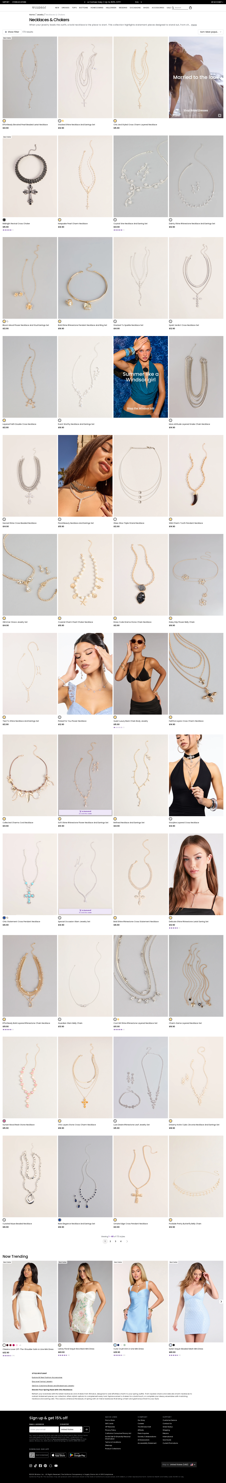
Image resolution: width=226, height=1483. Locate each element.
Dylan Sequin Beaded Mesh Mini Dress (186, 1349)
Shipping (166, 1430)
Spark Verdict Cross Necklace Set (184, 325)
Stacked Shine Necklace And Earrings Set (76, 124)
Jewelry (40, 14)
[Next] (141, 2)
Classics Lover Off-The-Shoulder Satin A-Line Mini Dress (28, 1349)
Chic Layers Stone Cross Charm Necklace (77, 1125)
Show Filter (13, 31)
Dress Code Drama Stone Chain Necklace (132, 622)
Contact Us (167, 1423)
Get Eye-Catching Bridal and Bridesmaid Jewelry (53, 1386)
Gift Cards (109, 1423)
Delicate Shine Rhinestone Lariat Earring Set (188, 921)
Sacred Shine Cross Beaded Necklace (19, 523)
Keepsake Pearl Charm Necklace (73, 223)
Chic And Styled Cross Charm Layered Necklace (135, 124)
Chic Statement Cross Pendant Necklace (21, 921)
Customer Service (170, 1420)
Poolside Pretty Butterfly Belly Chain (185, 1224)
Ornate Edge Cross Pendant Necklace (131, 1224)
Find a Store (110, 1420)
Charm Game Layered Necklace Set (185, 1023)
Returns (166, 1433)
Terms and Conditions (59, 1439)
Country (64, 1424)
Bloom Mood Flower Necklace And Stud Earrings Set (26, 325)
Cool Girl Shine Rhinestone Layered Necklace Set (135, 1023)
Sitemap (108, 1445)
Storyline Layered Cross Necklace (184, 822)
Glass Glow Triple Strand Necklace (129, 523)
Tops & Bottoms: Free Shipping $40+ (101, 2)
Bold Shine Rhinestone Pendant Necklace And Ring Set (82, 325)
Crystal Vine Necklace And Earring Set (131, 223)
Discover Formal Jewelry (42, 1381)
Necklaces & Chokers (49, 19)
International (168, 1436)
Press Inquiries (143, 1433)
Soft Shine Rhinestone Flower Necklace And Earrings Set (83, 822)
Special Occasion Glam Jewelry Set (74, 921)
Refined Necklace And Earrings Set (129, 822)
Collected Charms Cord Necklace (18, 822)
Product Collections (113, 1449)
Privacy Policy (75, 1439)
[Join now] (86, 1429)
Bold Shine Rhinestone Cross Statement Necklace (136, 921)
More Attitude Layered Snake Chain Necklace (189, 424)
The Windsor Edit (144, 1427)
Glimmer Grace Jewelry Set (15, 622)
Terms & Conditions (113, 1442)
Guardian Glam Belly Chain (70, 1023)
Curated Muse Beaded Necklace (17, 1224)
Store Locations (19, 2)
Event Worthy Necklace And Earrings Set (76, 424)
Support (6, 2)
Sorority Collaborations (147, 1436)
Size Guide (167, 1440)
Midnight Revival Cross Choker (16, 223)
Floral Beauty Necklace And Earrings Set (76, 523)
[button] (210, 31)
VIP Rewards (110, 1427)
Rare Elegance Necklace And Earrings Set (76, 1224)
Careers (141, 1423)
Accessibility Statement (147, 1443)
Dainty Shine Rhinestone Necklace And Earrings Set (192, 223)
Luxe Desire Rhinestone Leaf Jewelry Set (132, 1125)
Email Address (36, 1424)
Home (32, 14)
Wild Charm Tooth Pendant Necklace (186, 523)
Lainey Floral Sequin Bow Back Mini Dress (76, 1349)
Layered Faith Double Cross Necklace (19, 424)
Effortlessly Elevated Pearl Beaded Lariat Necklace (25, 124)
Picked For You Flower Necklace (72, 721)
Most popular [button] (212, 31)
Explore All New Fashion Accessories (47, 1377)
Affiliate (141, 1430)
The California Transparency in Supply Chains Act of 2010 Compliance (87, 1474)
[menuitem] (57, 7)
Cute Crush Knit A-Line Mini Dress (129, 1349)
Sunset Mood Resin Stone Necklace (19, 1125)
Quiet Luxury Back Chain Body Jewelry (131, 721)
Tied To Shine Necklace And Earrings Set (21, 721)
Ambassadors (143, 1440)
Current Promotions (170, 1443)
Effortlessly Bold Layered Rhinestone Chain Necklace (26, 1023)
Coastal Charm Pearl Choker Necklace (75, 622)
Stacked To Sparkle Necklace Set (128, 325)
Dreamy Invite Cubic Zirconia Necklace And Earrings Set (194, 1125)
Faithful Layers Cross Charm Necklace (186, 721)
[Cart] (190, 7)
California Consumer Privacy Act (118, 1433)
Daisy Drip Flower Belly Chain (182, 622)
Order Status (168, 1427)
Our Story (141, 1420)
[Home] (39, 7)
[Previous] (85, 2)
